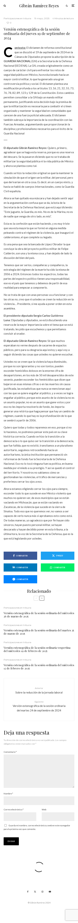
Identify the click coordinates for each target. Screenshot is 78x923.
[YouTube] (50, 891)
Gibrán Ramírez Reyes (39, 6)
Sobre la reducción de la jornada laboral (39, 690)
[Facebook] (27, 891)
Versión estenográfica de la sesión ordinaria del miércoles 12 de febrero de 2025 (39, 666)
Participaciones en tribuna (17, 18)
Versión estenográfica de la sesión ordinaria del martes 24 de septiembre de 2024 (39, 706)
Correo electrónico (14, 809)
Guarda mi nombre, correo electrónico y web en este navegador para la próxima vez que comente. (37, 827)
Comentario (10, 752)
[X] (35, 891)
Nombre (8, 793)
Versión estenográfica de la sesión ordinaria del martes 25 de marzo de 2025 (39, 632)
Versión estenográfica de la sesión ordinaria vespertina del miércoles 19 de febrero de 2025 (37, 649)
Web (44, 809)
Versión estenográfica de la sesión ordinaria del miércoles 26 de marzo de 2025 (39, 614)
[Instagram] (42, 891)
